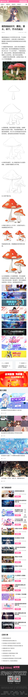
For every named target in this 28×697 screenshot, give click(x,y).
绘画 (20, 691)
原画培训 (13, 4)
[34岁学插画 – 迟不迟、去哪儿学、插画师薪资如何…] (14, 469)
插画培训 (8, 4)
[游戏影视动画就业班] (8, 493)
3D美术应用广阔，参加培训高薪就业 (10, 660)
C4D (11, 692)
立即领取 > (18, 496)
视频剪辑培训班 (16, 692)
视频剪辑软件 (6, 691)
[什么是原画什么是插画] (8, 578)
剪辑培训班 (22, 692)
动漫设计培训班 (18, 528)
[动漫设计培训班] (8, 531)
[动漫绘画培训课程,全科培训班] (8, 587)
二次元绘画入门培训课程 (20, 594)
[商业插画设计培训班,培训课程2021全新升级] (14, 401)
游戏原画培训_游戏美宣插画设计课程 (10, 653)
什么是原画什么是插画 (20, 575)
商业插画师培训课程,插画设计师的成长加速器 (11, 433)
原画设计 (16, 691)
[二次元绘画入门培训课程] (8, 597)
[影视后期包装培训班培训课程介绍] (8, 606)
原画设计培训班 (18, 566)
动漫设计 (2, 4)
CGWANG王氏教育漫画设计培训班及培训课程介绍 (20, 521)
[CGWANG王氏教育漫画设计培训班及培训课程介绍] (8, 522)
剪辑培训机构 (3, 694)
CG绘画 (25, 694)
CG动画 (13, 694)
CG (14, 695)
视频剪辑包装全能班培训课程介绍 (9, 640)
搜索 (26, 1)
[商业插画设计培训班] (8, 540)
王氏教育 (11, 691)
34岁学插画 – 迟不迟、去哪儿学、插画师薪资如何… (13, 478)
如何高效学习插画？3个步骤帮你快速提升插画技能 (13, 455)
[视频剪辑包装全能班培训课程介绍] (8, 503)
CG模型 (8, 694)
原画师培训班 (6, 692)
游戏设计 (19, 4)
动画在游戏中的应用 (7, 650)
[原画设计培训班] (8, 568)
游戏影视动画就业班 (19, 491)
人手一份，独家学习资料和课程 (20, 494)
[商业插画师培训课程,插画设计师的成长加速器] (14, 424)
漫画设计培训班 (18, 556)
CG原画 (17, 694)
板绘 (23, 691)
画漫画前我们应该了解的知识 (9, 648)
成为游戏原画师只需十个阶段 (9, 655)
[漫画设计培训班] (8, 559)
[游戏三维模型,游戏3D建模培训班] (8, 615)
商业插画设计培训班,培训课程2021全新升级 (11, 410)
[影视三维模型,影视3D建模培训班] (8, 625)
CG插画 (21, 694)
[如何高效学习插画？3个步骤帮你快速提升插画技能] (14, 446)
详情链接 (2, 6)
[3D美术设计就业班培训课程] (8, 550)
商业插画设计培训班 (19, 538)
